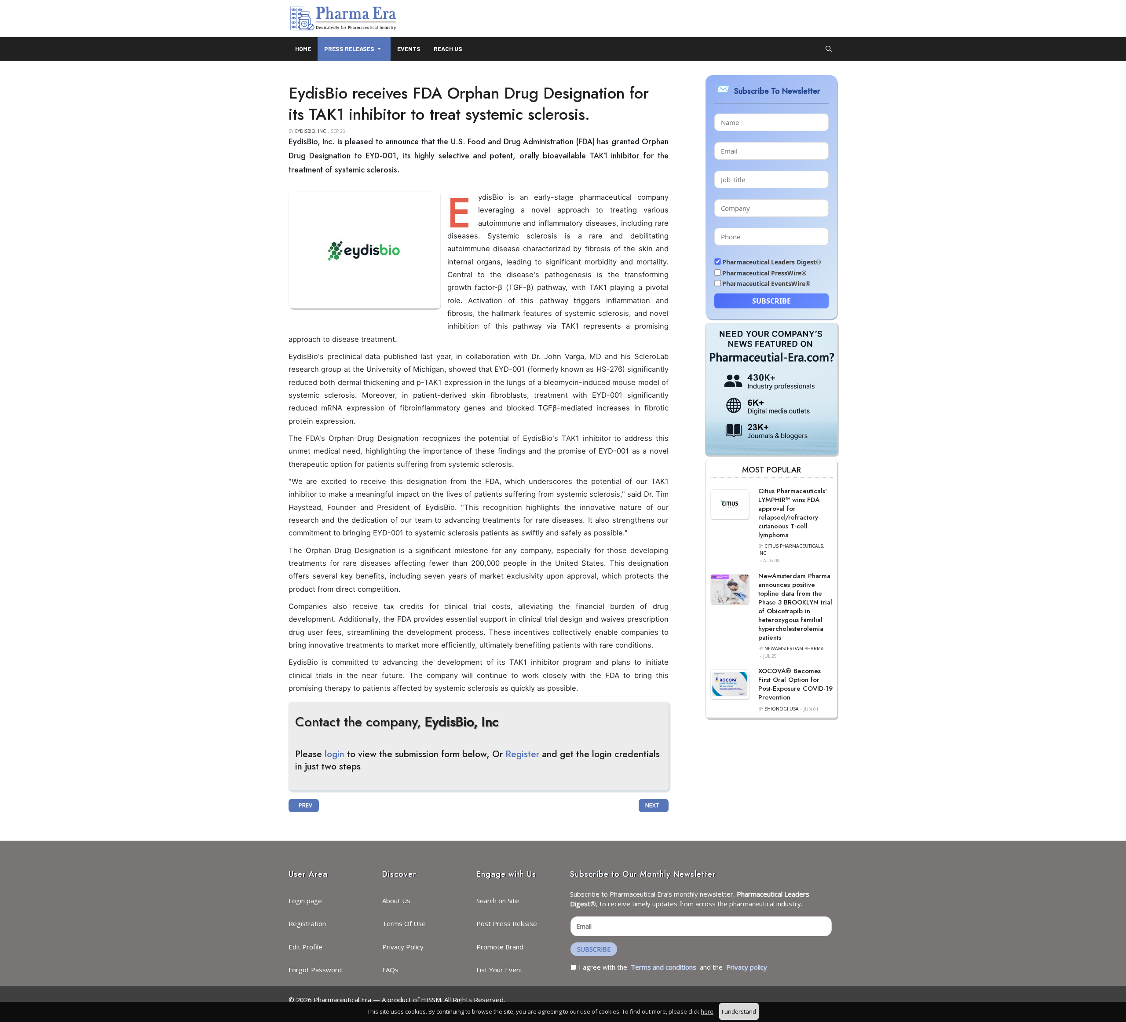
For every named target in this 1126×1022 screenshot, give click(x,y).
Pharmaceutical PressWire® (764, 273)
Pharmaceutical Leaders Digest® (771, 262)
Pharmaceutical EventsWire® (766, 283)
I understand (739, 1011)
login (334, 754)
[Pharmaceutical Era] (343, 18)
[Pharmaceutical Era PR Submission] (771, 388)
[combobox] (828, 49)
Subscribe (771, 301)
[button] (354, 49)
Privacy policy (746, 967)
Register (522, 754)
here (707, 1011)
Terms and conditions (663, 967)
